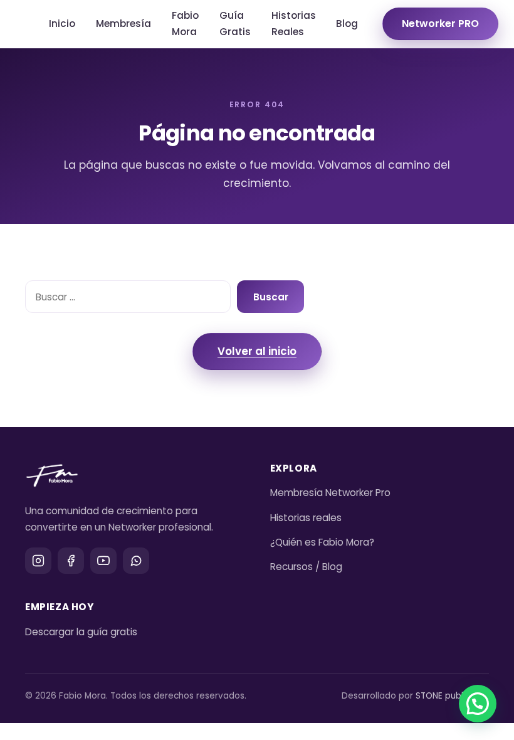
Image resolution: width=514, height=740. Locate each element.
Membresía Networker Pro (330, 492)
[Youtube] (103, 560)
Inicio (62, 23)
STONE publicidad (452, 696)
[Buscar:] (128, 296)
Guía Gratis (235, 23)
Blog (347, 23)
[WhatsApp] (136, 560)
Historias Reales (293, 23)
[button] (477, 703)
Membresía (123, 23)
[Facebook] (71, 560)
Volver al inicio (257, 351)
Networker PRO (440, 23)
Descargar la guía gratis (81, 631)
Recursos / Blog (306, 566)
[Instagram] (38, 560)
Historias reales (306, 517)
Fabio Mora (185, 23)
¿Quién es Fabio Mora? (322, 542)
